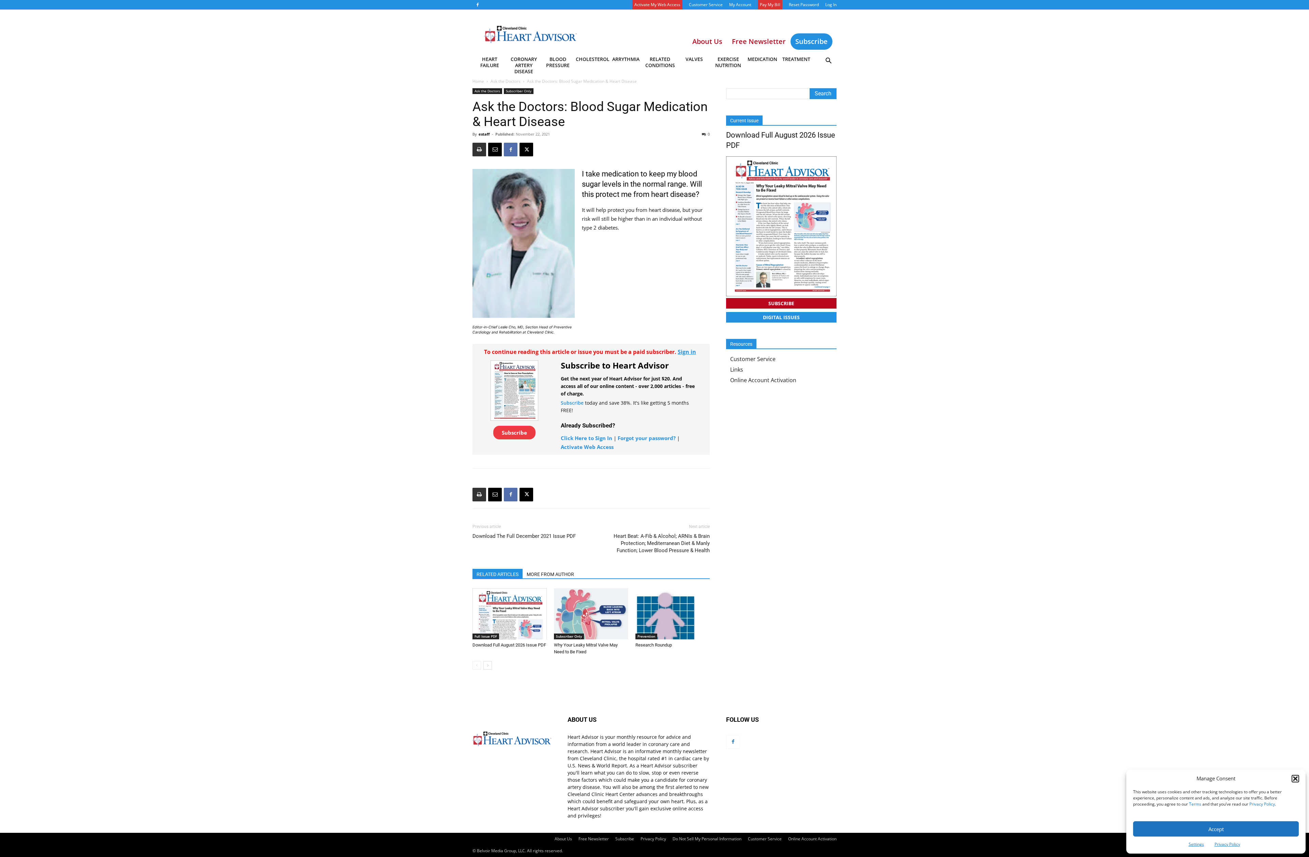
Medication (762, 59)
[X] (526, 149)
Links (736, 369)
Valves (694, 59)
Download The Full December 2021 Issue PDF (524, 536)
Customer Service (706, 4)
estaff (484, 134)
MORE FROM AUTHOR (550, 574)
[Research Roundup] (672, 613)
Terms (1195, 804)
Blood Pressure (558, 62)
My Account (740, 4)
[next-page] (487, 665)
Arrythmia (626, 59)
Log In (831, 4)
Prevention (646, 636)
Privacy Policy (1262, 804)
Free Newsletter (593, 839)
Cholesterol (592, 59)
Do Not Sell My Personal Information (707, 839)
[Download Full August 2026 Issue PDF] (509, 613)
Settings (1196, 844)
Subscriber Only (518, 91)
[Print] (479, 149)
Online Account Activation (763, 380)
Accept (1216, 829)
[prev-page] (476, 665)
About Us (563, 839)
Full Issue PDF (486, 636)
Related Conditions (660, 62)
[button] (1295, 778)
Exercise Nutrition (728, 62)
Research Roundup (653, 645)
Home (478, 81)
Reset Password (804, 4)
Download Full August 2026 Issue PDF (509, 645)
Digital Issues (781, 317)
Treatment (796, 59)
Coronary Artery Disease (524, 63)
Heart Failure (489, 62)
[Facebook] (477, 5)
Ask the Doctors (506, 81)
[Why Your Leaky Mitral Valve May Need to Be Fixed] (591, 613)
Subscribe (811, 41)
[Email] (495, 149)
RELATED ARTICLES (497, 574)
